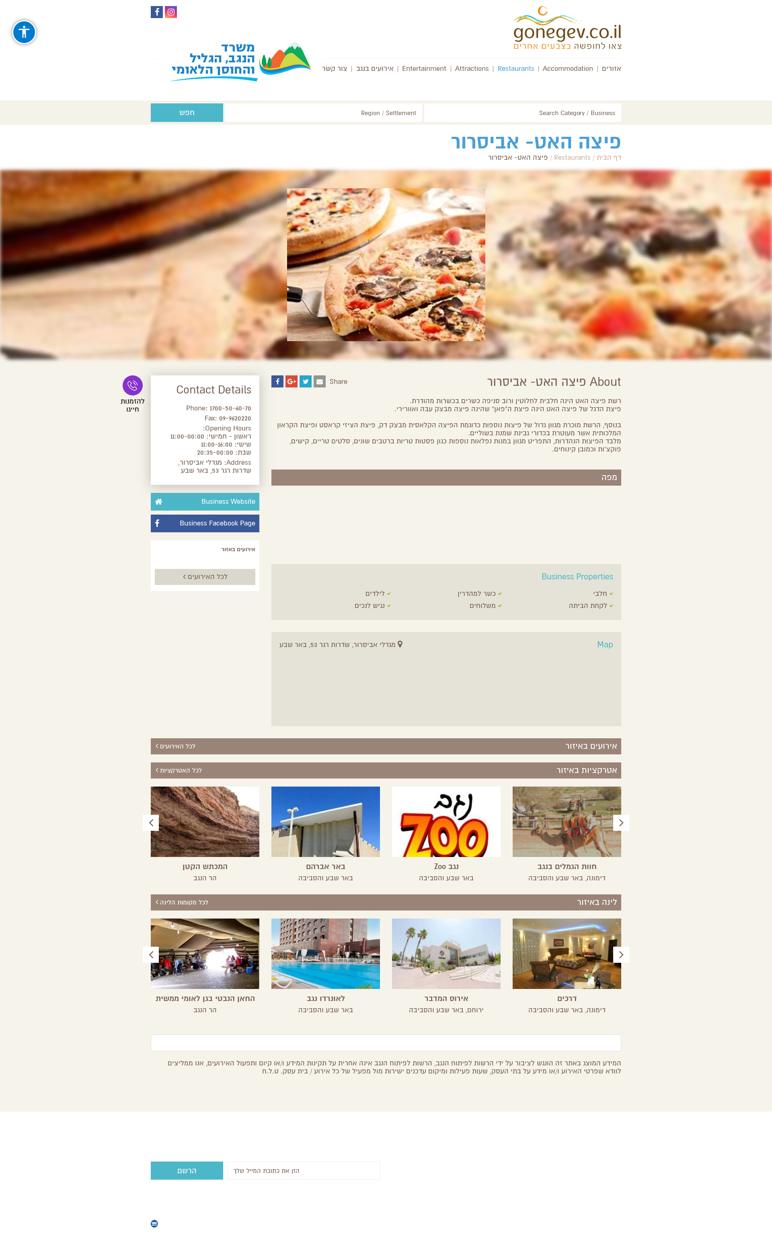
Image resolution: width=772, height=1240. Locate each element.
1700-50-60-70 (230, 408)
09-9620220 (235, 418)
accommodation (476, 1169)
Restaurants (572, 157)
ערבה (406, 1177)
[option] (567, 834)
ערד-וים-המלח (426, 1169)
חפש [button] (187, 112)
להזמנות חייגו (133, 405)
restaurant (434, 1177)
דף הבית (609, 157)
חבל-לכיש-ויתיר (477, 1177)
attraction (486, 1193)
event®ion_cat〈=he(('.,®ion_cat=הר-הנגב (457, 1157)
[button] (621, 823)
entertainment (444, 1185)
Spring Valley (252, 1223)
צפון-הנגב (486, 1185)
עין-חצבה (486, 1153)
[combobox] (522, 112)
